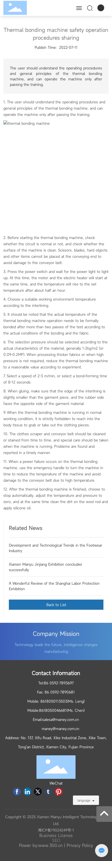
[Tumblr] (48, 792)
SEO (56, 840)
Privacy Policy (80, 845)
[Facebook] (17, 792)
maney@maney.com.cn (60, 728)
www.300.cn (50, 845)
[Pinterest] (59, 792)
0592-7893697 (61, 682)
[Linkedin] (27, 792)
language (83, 800)
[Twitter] (38, 792)
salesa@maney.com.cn (60, 719)
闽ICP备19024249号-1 (56, 830)
